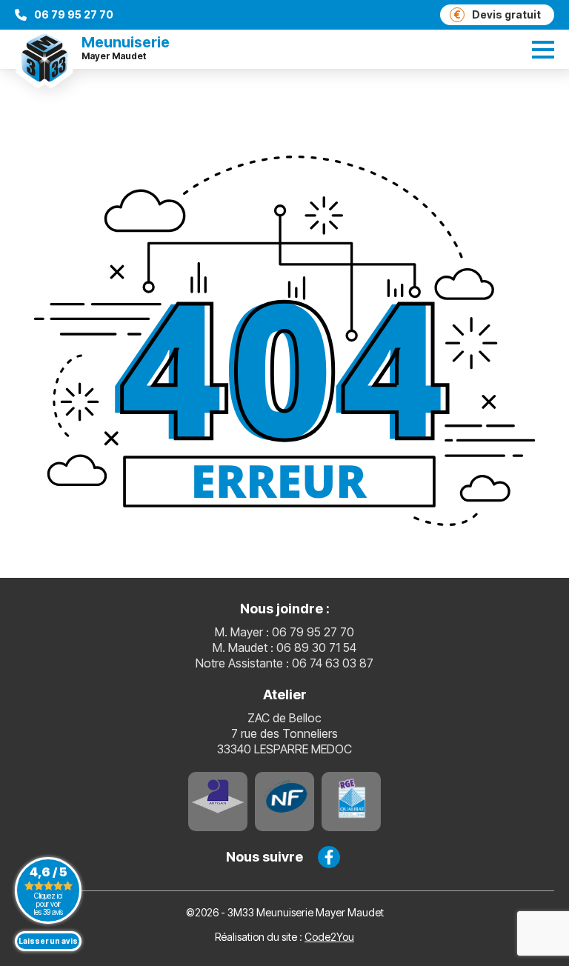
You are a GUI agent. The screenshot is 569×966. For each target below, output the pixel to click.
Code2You (329, 936)
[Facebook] (329, 857)
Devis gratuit (498, 14)
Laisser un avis (48, 940)
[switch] (543, 49)
